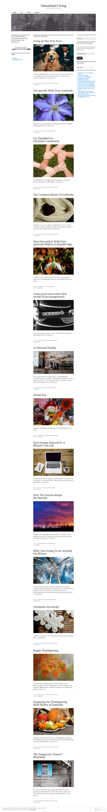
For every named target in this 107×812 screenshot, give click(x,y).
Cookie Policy (33, 809)
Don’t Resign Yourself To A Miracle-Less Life (49, 444)
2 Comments (36, 545)
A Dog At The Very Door (47, 41)
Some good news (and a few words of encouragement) (50, 295)
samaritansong (54, 83)
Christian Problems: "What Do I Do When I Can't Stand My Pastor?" (87, 82)
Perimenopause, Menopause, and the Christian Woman (86, 93)
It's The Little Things (83, 75)
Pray (21, 12)
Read (14, 12)
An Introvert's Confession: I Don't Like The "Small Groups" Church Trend (86, 88)
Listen (29, 12)
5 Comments (36, 341)
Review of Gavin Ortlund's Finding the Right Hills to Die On (86, 96)
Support (37, 12)
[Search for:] (86, 38)
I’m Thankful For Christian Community (46, 140)
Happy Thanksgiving (45, 650)
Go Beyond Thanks (44, 347)
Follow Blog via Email (85, 43)
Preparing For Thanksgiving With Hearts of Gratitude (50, 703)
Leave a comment (38, 288)
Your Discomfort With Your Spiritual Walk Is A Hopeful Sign (52, 243)
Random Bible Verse (17, 59)
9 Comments (36, 188)
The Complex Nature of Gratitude (53, 194)
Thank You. (40, 395)
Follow (79, 58)
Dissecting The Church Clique (85, 91)
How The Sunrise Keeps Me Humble (47, 496)
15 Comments (36, 489)
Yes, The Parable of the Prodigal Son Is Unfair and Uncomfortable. (86, 84)
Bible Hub (14, 58)
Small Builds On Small (83, 80)
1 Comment (36, 84)
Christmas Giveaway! (46, 607)
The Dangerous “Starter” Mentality (48, 756)
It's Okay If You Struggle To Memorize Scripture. (85, 77)
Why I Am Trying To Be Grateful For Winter (52, 552)
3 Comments (36, 802)
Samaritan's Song (53, 5)
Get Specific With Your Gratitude (53, 90)
